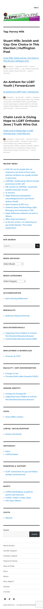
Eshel (7, 451)
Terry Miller (24, 106)
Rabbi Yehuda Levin (10, 148)
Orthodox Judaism (32, 146)
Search (6, 530)
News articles (8, 546)
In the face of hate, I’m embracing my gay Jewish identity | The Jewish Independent (21, 225)
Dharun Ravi (26, 99)
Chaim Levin (7, 99)
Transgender (33, 106)
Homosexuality (8, 146)
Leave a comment (21, 108)
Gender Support (10, 551)
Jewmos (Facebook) (13, 434)
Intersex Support (10, 556)
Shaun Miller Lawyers (14, 417)
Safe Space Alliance (13, 501)
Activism (29, 139)
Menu (36, 7)
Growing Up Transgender (15, 394)
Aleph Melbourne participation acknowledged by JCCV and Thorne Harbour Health (19, 199)
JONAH (16, 146)
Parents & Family (10, 561)
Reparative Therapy (24, 148)
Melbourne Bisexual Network (17, 316)
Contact (6, 592)
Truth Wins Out (23, 150)
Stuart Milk (18, 71)
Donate (6, 587)
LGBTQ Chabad (11, 454)
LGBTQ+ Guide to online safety (18, 498)
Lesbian (11, 71)
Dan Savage (17, 99)
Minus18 (8, 518)
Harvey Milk (35, 69)
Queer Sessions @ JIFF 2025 (16, 204)
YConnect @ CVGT (13, 356)
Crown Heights (8, 143)
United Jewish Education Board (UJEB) (21, 339)
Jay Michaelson (32, 102)
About (6, 576)
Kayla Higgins (13, 104)
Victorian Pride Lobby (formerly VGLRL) (21, 376)
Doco (5, 571)
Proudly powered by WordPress (27, 605)
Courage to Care (11, 373)
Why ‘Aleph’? (8, 582)
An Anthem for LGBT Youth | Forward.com (19, 83)
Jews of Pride (8, 566)
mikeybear (10, 66)
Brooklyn (36, 97)
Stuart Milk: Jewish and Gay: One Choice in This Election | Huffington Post (21, 46)
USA (24, 71)
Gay (23, 69)
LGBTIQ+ (17, 69)
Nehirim (28, 104)
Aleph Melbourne (9, 605)
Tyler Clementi (8, 108)
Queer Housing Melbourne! (16, 298)
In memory (10, 193)
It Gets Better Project (19, 102)
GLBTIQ (27, 69)
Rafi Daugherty (15, 106)
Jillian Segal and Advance (15, 219)
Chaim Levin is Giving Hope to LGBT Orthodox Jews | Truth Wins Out (21, 120)
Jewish (10, 69)
